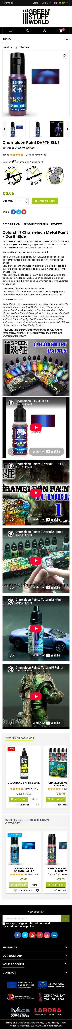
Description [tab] (11, 224)
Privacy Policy (37, 1022)
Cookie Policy (52, 1022)
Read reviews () (38, 154)
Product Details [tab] (35, 224)
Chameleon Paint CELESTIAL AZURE (24, 870)
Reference (8, 147)
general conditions (33, 923)
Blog (35, 2)
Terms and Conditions (17, 1022)
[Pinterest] (23, 211)
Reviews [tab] (56, 224)
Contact (8, 2)
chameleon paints (31, 265)
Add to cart (44, 201)
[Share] (13, 211)
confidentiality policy (20, 926)
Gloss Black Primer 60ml (24, 783)
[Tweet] (18, 211)
